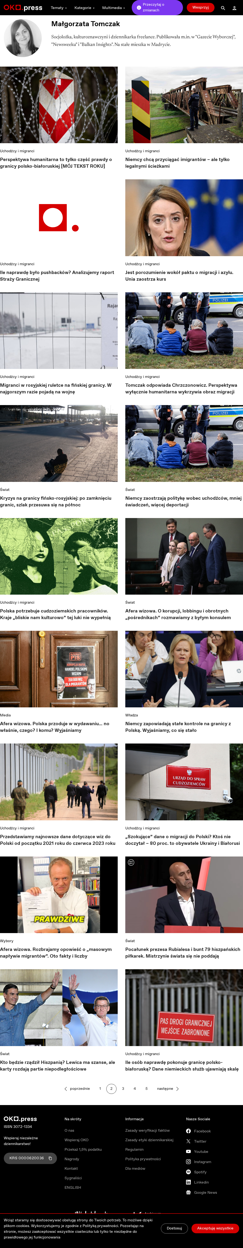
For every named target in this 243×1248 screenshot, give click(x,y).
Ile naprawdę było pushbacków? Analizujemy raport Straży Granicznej (57, 276)
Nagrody (72, 1159)
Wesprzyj (200, 7)
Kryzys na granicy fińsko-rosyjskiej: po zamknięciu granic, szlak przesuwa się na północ (55, 501)
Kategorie (83, 7)
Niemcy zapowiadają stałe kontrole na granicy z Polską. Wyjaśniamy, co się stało (178, 727)
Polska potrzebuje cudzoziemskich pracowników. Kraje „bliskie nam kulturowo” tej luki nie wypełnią (55, 614)
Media (5, 715)
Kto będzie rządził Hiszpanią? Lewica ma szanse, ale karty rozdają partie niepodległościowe (57, 1065)
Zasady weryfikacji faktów (147, 1130)
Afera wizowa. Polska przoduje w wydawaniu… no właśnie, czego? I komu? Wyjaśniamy (54, 727)
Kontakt (71, 1168)
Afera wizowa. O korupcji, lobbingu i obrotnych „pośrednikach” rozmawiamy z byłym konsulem (178, 614)
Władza (131, 715)
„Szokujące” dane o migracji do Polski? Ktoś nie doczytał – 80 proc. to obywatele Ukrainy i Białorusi (182, 840)
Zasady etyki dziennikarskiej (149, 1140)
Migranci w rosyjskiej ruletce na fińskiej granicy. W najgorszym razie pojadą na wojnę (56, 388)
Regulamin (134, 1149)
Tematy (57, 7)
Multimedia (112, 7)
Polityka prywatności (143, 1159)
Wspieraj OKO (77, 1140)
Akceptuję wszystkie (215, 1228)
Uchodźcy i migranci (17, 151)
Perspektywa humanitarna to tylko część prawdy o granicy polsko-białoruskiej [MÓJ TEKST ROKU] (56, 163)
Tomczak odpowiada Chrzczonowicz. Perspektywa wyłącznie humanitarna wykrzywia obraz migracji (181, 388)
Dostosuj (174, 1228)
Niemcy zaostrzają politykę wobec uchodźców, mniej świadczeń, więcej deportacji (183, 501)
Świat (4, 489)
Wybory (7, 941)
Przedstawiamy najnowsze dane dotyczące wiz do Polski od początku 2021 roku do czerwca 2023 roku (57, 840)
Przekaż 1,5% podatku (83, 1149)
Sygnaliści (73, 1178)
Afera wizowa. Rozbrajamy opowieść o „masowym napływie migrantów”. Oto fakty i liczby (56, 952)
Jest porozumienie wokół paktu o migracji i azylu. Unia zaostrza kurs (179, 276)
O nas (69, 1130)
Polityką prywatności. (101, 1226)
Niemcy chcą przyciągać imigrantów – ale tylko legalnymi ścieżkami (177, 163)
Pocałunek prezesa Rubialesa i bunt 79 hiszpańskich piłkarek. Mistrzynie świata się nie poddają (182, 952)
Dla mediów (135, 1168)
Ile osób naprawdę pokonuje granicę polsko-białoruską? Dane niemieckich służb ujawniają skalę (182, 1065)
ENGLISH (73, 1187)
